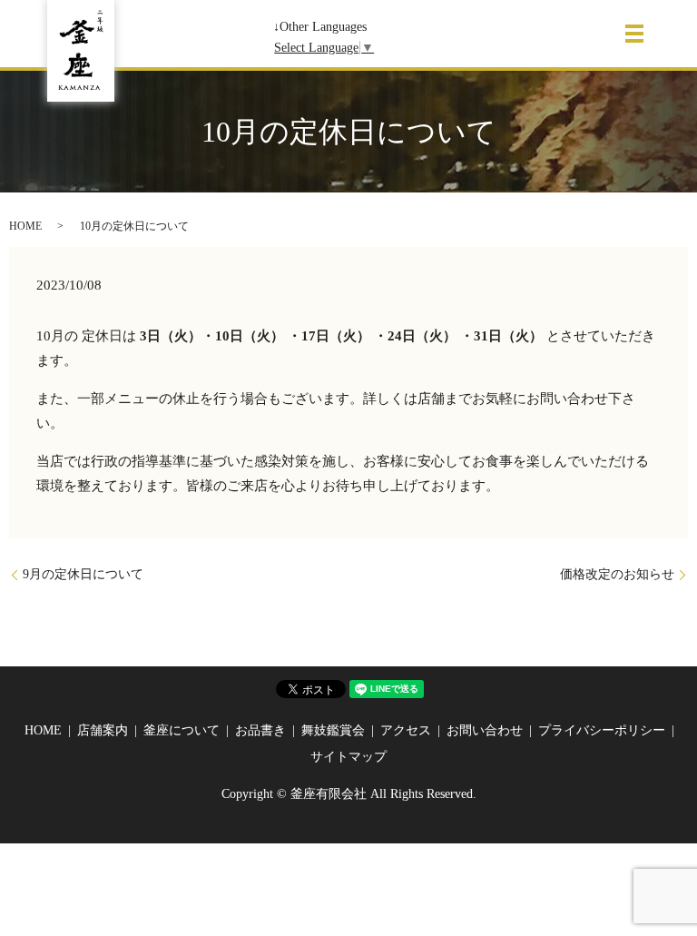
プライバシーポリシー (601, 730)
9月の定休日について (83, 574)
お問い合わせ (485, 730)
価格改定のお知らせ (617, 574)
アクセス (405, 730)
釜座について (181, 730)
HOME (25, 226)
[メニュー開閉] (634, 34)
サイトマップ (348, 757)
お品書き (260, 730)
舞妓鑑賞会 (333, 730)
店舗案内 (102, 730)
